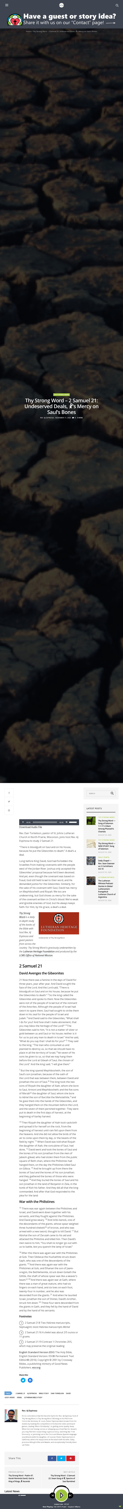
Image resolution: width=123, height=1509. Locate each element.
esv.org (36, 1367)
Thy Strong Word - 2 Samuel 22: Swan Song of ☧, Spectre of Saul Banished (61, 1478)
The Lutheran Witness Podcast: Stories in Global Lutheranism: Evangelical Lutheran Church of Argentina (107, 888)
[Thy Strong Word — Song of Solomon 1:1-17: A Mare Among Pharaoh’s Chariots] (91, 821)
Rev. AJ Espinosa (47, 418)
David (68, 1393)
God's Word (10, 1397)
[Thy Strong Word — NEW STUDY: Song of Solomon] (91, 843)
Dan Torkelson (57, 1393)
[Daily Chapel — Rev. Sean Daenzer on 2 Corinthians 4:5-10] (91, 861)
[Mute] (66, 822)
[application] (49, 822)
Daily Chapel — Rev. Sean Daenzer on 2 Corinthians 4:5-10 (106, 864)
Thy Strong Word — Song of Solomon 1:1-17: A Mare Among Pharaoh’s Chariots (106, 826)
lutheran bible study (33, 1397)
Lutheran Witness (106, 877)
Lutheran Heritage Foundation (39, 951)
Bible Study (44, 1393)
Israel (19, 1397)
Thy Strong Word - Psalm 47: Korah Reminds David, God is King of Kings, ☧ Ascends (21, 1478)
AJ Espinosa (32, 1393)
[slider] (73, 822)
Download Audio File (30, 827)
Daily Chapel (104, 857)
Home (28, 31)
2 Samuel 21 (20, 1393)
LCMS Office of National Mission (35, 955)
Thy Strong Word (61, 395)
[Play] (23, 822)
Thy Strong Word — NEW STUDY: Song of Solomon (106, 846)
